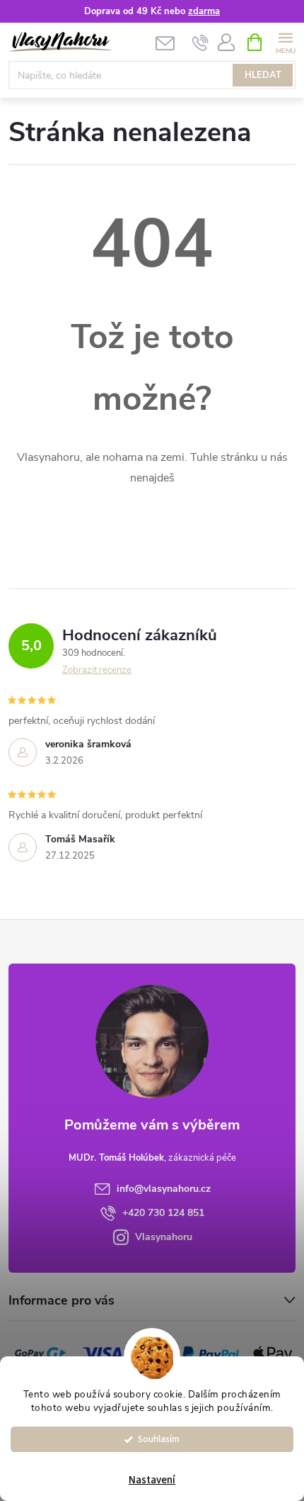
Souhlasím (159, 1439)
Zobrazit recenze (96, 670)
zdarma (204, 11)
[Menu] (285, 41)
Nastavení (152, 1480)
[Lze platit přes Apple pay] (273, 1353)
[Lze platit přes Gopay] (40, 1353)
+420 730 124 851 (163, 1213)
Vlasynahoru (163, 1237)
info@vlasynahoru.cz (164, 1188)
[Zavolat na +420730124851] (200, 42)
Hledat (263, 75)
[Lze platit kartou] (102, 1353)
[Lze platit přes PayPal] (210, 1353)
